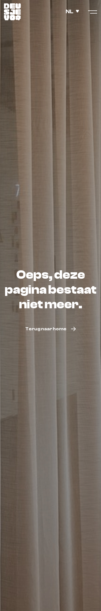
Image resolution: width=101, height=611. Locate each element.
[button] (75, 11)
